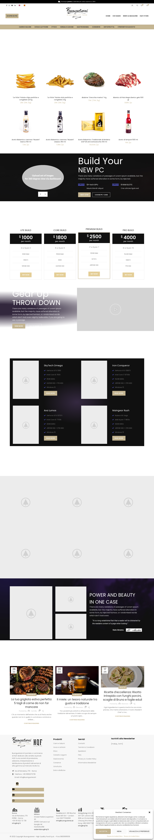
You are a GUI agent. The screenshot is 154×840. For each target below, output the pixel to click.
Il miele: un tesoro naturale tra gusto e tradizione (77, 701)
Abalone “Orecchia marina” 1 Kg (94, 97)
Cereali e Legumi (60, 755)
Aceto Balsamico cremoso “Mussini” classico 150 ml (60, 141)
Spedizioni (82, 751)
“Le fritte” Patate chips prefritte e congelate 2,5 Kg (26, 98)
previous (40, 194)
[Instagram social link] (9, 5)
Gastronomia (58, 759)
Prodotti (57, 739)
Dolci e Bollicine (59, 770)
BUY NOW (25, 275)
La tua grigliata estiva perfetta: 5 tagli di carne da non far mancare (31, 703)
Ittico (55, 751)
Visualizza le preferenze (139, 831)
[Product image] (26, 79)
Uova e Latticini (59, 747)
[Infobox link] (20, 5)
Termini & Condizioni (86, 747)
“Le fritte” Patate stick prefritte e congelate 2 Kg (60, 98)
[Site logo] (77, 13)
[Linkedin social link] (15, 5)
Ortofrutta (57, 766)
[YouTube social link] (12, 5)
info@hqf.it (16, 823)
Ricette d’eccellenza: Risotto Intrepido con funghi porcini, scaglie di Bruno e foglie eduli (122, 695)
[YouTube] (13, 790)
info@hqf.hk (83, 826)
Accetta (103, 831)
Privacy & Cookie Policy (115, 836)
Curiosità (31, 695)
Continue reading (31, 723)
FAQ (79, 755)
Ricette (122, 687)
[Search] (137, 5)
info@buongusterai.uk (64, 821)
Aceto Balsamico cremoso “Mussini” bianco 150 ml (26, 141)
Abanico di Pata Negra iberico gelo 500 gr (128, 98)
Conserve (57, 763)
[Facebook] (17, 784)
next (45, 194)
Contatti (81, 743)
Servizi (81, 739)
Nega (119, 831)
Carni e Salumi (59, 743)
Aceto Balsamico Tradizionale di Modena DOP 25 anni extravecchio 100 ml (94, 141)
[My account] (132, 5)
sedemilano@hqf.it (41, 829)
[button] (149, 812)
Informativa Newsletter (87, 763)
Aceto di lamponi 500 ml (128, 140)
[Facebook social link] (7, 5)
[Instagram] (13, 801)
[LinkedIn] (13, 796)
